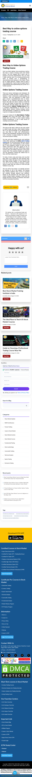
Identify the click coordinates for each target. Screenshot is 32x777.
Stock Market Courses (10, 439)
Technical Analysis (9, 455)
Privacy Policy (5, 621)
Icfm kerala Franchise (7, 714)
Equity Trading (8, 459)
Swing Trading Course (7, 694)
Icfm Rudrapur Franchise (8, 705)
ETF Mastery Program (7, 607)
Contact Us (4, 617)
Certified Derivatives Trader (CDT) (10, 564)
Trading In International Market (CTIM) (11, 559)
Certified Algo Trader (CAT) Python (10, 561)
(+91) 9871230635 (10, 650)
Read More (6, 299)
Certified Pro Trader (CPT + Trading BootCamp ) (13, 554)
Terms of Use (5, 624)
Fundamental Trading (10, 443)
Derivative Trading (9, 463)
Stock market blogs (9, 447)
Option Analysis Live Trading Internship (11, 691)
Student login (5, 740)
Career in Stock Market (10, 431)
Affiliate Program (6, 728)
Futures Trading (8, 427)
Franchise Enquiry (7, 755)
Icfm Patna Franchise (7, 702)
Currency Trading (6, 588)
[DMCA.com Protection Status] (16, 671)
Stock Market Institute (10, 435)
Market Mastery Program (8, 603)
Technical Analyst (6, 594)
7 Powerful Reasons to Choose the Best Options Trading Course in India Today (16, 489)
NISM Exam (5, 1)
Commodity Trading (9, 451)
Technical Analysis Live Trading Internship (12, 688)
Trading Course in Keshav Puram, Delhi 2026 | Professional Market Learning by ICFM (14, 499)
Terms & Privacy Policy (23, 392)
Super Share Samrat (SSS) (8, 551)
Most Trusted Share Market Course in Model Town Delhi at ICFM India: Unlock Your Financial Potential (16, 478)
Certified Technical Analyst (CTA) (9, 567)
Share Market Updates (10, 419)
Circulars (3, 10)
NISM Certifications (9, 423)
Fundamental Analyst (7, 600)
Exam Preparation (7, 573)
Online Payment (22, 10)
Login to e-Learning (7, 637)
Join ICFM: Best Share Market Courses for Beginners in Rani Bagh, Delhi (16, 494)
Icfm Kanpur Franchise (7, 711)
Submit (16, 388)
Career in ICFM (5, 633)
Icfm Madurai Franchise (7, 708)
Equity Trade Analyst (7, 591)
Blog (6, 17)
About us (4, 614)
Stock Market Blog (6, 722)
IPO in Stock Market (7, 725)
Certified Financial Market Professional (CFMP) (13, 569)
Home (2, 17)
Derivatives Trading (6, 585)
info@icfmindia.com (11, 652)
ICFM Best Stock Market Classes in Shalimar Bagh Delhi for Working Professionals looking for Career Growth (16, 483)
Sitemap (4, 630)
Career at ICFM (5, 734)
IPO (8, 10)
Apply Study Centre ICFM (8, 737)
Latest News (13, 10)
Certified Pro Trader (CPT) (8, 556)
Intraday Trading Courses (8, 685)
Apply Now (6, 61)
